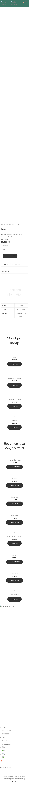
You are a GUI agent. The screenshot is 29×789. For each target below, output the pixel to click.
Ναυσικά (14, 555)
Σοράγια (14, 420)
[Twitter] (12, 271)
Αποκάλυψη (14, 573)
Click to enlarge (25, 13)
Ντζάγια (14, 357)
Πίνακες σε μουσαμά (15, 264)
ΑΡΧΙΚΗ (4, 727)
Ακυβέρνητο (14, 478)
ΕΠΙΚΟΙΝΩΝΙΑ (6, 744)
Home (3, 224)
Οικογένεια (14, 497)
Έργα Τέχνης (10, 224)
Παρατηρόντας (14, 594)
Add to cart (11, 256)
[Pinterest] (17, 271)
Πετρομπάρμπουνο (14, 460)
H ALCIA (4, 737)
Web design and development (13, 779)
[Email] (20, 271)
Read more (15, 364)
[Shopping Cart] (22, 3)
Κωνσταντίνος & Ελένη (14, 536)
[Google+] (15, 271)
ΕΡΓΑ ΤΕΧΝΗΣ (7, 730)
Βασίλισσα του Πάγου (14, 378)
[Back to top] (25, 785)
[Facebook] (10, 271)
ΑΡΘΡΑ (4, 741)
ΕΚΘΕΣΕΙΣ (5, 734)
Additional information (14, 292)
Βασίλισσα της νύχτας (14, 399)
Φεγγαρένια (14, 515)
